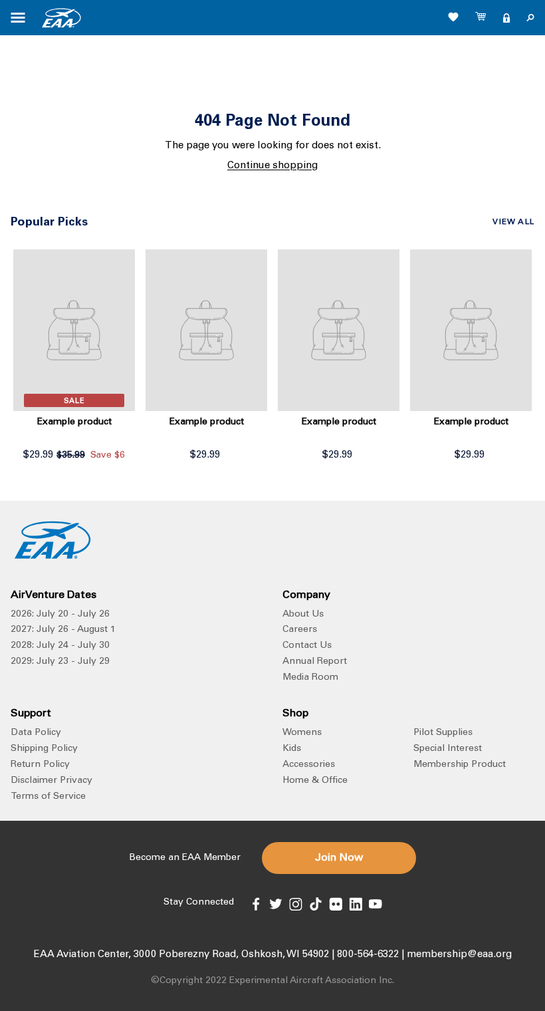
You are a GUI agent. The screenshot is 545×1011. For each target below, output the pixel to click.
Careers (299, 630)
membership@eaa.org (459, 955)
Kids (291, 749)
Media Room (310, 677)
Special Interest (447, 749)
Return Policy (40, 765)
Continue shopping (272, 166)
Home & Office (315, 781)
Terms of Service (48, 796)
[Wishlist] (453, 17)
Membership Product (459, 765)
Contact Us (307, 645)
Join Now (339, 858)
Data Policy (36, 733)
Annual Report (314, 661)
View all (513, 222)
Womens (302, 733)
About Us (303, 614)
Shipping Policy (44, 749)
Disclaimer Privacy (51, 781)
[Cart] (481, 18)
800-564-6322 (368, 955)
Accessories (308, 765)
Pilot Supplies (443, 733)
